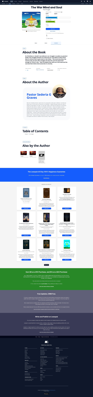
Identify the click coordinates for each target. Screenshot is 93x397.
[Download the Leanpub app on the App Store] (46, 394)
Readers (20, 1)
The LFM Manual (42, 363)
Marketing (36, 1)
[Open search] (81, 1)
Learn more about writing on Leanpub (46, 286)
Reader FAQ (58, 352)
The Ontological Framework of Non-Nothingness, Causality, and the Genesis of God (67, 224)
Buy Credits (57, 351)
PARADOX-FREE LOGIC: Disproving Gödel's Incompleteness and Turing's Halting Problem (46, 224)
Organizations (25, 1)
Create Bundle (42, 352)
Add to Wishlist (52, 31)
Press (41, 380)
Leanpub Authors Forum (44, 361)
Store (12, 1)
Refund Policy (58, 371)
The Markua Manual (43, 364)
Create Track (42, 354)
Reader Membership (61, 33)
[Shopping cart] (87, 1)
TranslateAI (26, 369)
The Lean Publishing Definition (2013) (61, 362)
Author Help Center (43, 360)
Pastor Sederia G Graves (32, 31)
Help (90, 3)
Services (31, 1)
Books (10, 3)
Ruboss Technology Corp (51, 390)
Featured (3, 3)
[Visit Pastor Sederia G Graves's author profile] (59, 91)
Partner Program (43, 370)
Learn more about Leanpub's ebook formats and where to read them (46, 309)
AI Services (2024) (59, 360)
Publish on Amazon (28, 368)
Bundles (13, 3)
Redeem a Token (27, 358)
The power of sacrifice (67, 194)
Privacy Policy (58, 370)
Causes (41, 371)
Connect (41, 1)
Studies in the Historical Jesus (26, 198)
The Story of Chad (66, 250)
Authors (15, 1)
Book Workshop (27, 373)
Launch (87, 3)
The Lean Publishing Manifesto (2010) (62, 363)
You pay (47, 24)
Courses (18, 3)
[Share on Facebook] (27, 70)
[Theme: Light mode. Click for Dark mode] (84, 1)
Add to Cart (26, 208)
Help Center (58, 353)
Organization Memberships (29, 379)
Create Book (42, 351)
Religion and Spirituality (40, 69)
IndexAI (26, 364)
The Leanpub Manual (43, 362)
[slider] (54, 22)
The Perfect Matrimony (46, 199)
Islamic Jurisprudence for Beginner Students (46, 249)
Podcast (82, 3)
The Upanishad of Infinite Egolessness (26, 223)
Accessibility (42, 372)
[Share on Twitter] (26, 70)
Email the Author (50, 70)
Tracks (22, 3)
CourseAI (26, 362)
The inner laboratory (26, 250)
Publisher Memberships (28, 380)
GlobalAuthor (27, 363)
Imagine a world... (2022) (60, 361)
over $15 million (44, 283)
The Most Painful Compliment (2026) (61, 357)
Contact (41, 379)
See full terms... (47, 178)
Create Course (42, 353)
